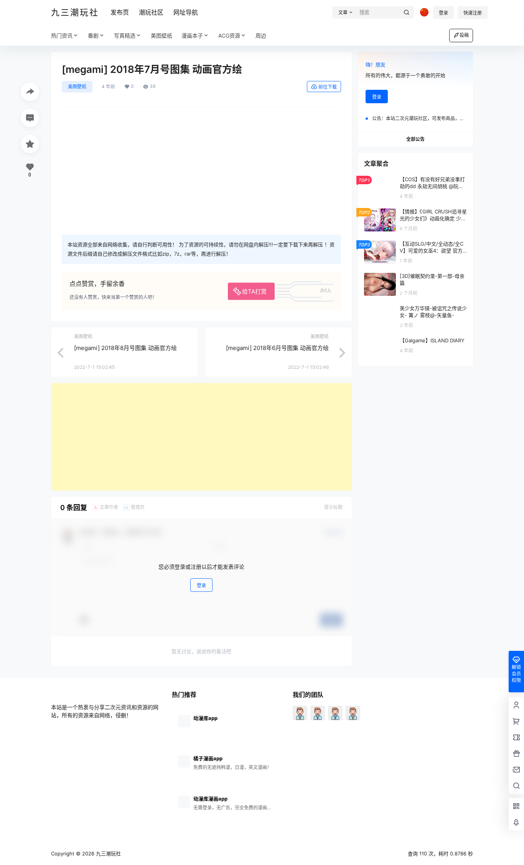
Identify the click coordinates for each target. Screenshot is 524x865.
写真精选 (124, 35)
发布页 (119, 12)
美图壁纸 (77, 86)
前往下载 (327, 87)
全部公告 (415, 139)
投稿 (464, 35)
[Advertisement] (201, 436)
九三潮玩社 (107, 853)
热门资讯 (62, 35)
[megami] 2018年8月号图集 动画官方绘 (125, 348)
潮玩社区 (151, 12)
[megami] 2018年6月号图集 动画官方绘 (277, 348)
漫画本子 (192, 35)
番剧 (93, 35)
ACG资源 (229, 35)
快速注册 (472, 13)
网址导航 (185, 12)
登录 (443, 13)
